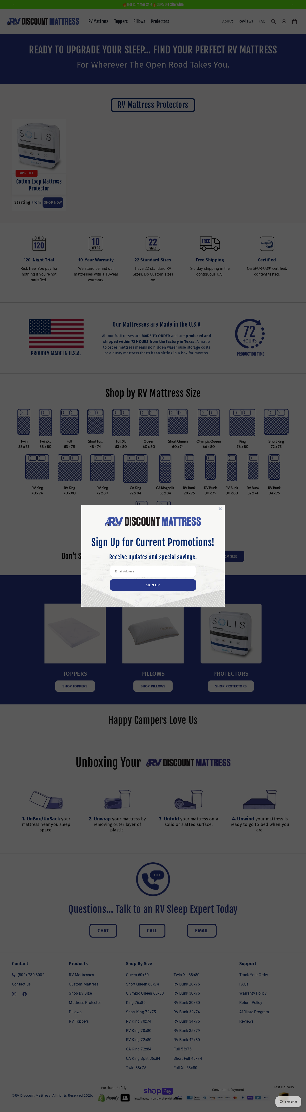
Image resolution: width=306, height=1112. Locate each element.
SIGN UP (153, 585)
